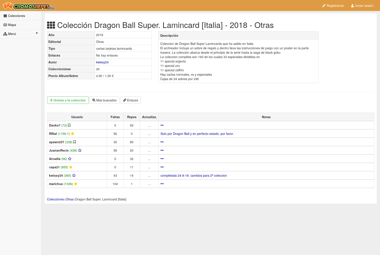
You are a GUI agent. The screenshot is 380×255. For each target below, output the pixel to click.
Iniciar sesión (363, 5)
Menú (11, 33)
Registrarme (335, 5)
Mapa (11, 24)
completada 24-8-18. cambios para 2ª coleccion (194, 175)
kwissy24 (102, 62)
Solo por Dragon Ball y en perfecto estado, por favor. (197, 133)
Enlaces (132, 100)
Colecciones (16, 15)
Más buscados (106, 100)
